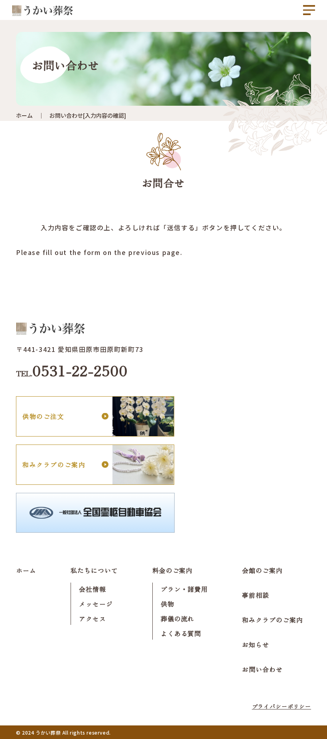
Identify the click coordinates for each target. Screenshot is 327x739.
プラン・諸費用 (184, 589)
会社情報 (92, 589)
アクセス (92, 618)
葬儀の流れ (178, 618)
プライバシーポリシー (281, 706)
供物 (167, 604)
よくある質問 (181, 633)
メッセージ (96, 604)
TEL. (72, 370)
